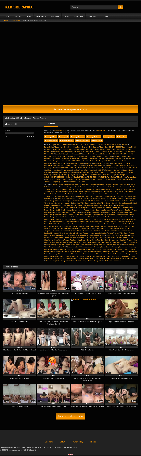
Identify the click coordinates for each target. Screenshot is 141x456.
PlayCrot (121, 172)
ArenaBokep (75, 145)
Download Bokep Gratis (107, 194)
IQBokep (115, 165)
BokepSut (85, 158)
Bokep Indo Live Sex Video (117, 187)
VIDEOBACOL (75, 179)
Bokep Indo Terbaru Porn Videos (62, 189)
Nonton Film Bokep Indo (112, 224)
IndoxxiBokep (99, 165)
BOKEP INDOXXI (115, 147)
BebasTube (77, 147)
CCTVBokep (108, 161)
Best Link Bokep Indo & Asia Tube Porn (73, 187)
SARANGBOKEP (50, 177)
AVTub (117, 145)
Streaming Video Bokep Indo (60, 254)
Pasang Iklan (78, 16)
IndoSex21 (68, 165)
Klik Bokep (104, 168)
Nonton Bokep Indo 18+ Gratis (54, 210)
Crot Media (125, 161)
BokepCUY (48, 151)
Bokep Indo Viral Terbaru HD (112, 189)
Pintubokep (94, 172)
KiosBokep (95, 168)
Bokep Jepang (41, 16)
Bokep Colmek (15, 20)
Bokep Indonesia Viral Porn (88, 191)
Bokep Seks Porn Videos (88, 194)
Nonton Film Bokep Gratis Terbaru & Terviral (87, 224)
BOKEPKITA (57, 156)
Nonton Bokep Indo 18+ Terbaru (78, 210)
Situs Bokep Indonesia (61, 238)
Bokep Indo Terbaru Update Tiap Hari (88, 189)
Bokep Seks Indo (56, 194)
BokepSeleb (126, 156)
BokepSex (47, 158)
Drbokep (64, 163)
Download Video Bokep (85, 196)
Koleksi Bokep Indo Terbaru (65, 198)
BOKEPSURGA (75, 158)
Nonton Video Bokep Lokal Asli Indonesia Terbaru (71, 233)
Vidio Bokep (114, 258)
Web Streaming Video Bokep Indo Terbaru (60, 261)
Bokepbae (75, 149)
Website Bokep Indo (95, 261)
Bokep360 (56, 149)
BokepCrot (128, 149)
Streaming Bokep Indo (119, 247)
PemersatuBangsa (69, 172)
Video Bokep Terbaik (87, 258)
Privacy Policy (77, 442)
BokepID (104, 151)
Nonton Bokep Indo (128, 208)
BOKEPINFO (128, 154)
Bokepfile (56, 151)
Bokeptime (93, 158)
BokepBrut (110, 149)
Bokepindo (66, 154)
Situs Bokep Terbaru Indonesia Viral (120, 238)
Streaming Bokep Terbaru (93, 251)
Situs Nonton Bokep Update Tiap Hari (90, 240)
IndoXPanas (77, 165)
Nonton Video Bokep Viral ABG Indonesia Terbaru (87, 235)
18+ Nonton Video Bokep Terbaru (93, 184)
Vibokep (57, 179)
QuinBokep (65, 175)
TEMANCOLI (121, 177)
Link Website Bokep (98, 208)
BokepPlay (108, 156)
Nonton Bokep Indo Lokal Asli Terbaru (103, 210)
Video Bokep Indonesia (71, 258)
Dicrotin (57, 163)
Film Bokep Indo (109, 196)
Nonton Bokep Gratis (113, 208)
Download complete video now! (71, 109)
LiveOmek (57, 170)
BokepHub (89, 151)
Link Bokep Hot (55, 205)
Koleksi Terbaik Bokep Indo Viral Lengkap (115, 198)
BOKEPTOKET (120, 158)
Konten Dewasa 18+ (126, 203)
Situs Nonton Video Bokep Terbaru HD (86, 242)
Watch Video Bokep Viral (128, 258)
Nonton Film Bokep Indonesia (74, 226)
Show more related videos (70, 416)
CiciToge (117, 161)
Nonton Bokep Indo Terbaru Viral (92, 212)
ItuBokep (123, 165)
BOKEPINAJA (49, 154)
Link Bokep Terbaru (107, 205)
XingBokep (56, 181)
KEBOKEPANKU (62, 168)
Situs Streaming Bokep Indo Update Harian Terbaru (63, 244)
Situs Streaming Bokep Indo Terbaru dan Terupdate (119, 242)
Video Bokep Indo (99, 256)
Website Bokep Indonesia (112, 261)
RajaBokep (74, 175)
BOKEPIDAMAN (113, 151)
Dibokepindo (48, 163)
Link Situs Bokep (67, 208)
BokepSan (116, 156)
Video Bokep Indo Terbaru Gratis (118, 256)
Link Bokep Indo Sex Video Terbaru (86, 205)
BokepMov (91, 156)
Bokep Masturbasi (95, 137)
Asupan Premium (97, 145)
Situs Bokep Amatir (122, 235)
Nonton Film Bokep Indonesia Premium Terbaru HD (104, 226)
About (52, 124)
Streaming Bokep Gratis (102, 247)
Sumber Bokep (125, 254)
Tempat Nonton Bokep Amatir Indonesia (78, 256)
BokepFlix (64, 151)
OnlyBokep (48, 172)
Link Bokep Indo (67, 205)
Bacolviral (124, 145)
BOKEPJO (47, 156)
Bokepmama (82, 156)
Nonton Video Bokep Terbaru (124, 233)
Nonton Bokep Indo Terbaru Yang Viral (118, 212)
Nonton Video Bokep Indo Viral (93, 231)
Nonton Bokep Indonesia (125, 214)
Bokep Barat (55, 16)
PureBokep (56, 175)
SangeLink (115, 175)
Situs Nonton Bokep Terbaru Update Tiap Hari (60, 240)
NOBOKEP (100, 170)
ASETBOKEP (85, 145)
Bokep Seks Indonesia (71, 194)
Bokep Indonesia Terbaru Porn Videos (64, 191)
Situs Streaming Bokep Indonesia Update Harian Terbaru (102, 244)
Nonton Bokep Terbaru (56, 221)
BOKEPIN (123, 151)
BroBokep (99, 161)
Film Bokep (99, 196)
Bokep (29, 16)
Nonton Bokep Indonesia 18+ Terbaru (83, 217)
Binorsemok (86, 147)
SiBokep (84, 177)
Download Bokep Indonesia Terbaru (63, 196)
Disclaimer (49, 442)
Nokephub (108, 170)
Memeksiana (66, 170)
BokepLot (65, 156)
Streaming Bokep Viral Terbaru (113, 251)
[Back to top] (134, 449)
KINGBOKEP (74, 168)
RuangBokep (92, 16)
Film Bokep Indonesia (124, 196)
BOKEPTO (102, 158)
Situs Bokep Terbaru (77, 238)
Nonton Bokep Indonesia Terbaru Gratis (58, 219)
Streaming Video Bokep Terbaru (107, 254)
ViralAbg (99, 179)
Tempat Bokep (132, 177)
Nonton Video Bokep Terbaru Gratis (56, 235)
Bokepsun (65, 158)
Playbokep (113, 172)
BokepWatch (66, 161)
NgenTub (75, 170)
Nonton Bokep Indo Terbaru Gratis (68, 212)
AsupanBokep (109, 145)
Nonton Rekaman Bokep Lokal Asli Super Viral (77, 228)
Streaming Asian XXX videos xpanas (79, 247)
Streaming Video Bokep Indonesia (83, 254)
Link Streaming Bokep (82, 208)
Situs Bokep (110, 235)
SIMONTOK (92, 177)
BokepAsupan (66, 149)
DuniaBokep (72, 163)
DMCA (62, 442)
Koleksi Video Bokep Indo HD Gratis (116, 201)
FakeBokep (97, 163)
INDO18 (127, 163)
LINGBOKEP (132, 168)
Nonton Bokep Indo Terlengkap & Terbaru (58, 214)
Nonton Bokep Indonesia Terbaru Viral (86, 219)
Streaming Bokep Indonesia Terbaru (69, 251)
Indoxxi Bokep (88, 165)
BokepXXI (85, 161)
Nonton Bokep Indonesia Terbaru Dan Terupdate (115, 217)
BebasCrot (58, 147)
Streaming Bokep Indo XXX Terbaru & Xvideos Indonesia (107, 249)
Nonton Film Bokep (64, 224)
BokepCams (119, 149)
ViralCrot (107, 179)
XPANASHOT (72, 181)
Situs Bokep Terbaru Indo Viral (96, 238)
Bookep (92, 161)
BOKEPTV (47, 161)
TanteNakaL (111, 177)
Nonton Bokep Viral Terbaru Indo (77, 221)
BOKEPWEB (76, 161)
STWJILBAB (102, 177)
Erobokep (88, 163)
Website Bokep (128, 179)
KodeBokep (113, 168)
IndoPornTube (58, 165)
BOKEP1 (134, 147)
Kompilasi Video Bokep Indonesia (105, 203)
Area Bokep (66, 145)
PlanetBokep (104, 172)
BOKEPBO (93, 149)
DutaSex (81, 163)
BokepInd (58, 154)
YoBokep (82, 181)
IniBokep (108, 165)
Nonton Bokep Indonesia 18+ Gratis (56, 217)
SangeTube (124, 175)
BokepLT (73, 156)
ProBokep (47, 175)
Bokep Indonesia (52, 140)
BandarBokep (49, 147)
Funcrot (114, 163)
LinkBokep (48, 170)
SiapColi (77, 177)
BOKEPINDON (118, 154)
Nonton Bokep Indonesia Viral (111, 219)
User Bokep (49, 179)
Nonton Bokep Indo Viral (82, 214)
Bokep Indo (18, 16)
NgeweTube (84, 170)
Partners (105, 16)
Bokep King (126, 147)
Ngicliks (92, 170)
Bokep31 (48, 149)
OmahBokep (127, 170)
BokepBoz (101, 149)
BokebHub (95, 147)
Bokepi (97, 151)
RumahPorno (105, 175)
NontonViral (118, 170)
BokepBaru (84, 149)
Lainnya (66, 16)
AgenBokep (56, 145)
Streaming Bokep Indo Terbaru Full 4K (72, 249)
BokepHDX (81, 151)
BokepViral (56, 161)
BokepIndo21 (97, 154)
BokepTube (131, 158)
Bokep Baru (93, 187)
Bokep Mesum (98, 140)
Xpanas (64, 181)
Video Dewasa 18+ (102, 258)
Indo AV (120, 163)
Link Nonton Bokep (121, 205)
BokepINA (131, 151)
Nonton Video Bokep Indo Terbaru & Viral (67, 231)
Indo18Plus (48, 165)
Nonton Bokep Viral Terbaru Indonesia (103, 221)
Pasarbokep (57, 172)
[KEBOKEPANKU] (19, 7)
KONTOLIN (123, 168)
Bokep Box (104, 147)
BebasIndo (67, 147)
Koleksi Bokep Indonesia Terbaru (88, 198)
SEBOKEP (60, 177)
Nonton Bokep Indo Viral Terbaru (104, 214)
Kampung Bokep (50, 168)
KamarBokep (131, 165)
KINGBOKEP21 (85, 168)
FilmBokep (106, 163)
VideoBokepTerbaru (88, 179)
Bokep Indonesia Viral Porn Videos (111, 191)
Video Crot (65, 179)
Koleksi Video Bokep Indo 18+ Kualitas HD (87, 201)
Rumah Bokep (95, 175)
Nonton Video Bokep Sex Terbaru (101, 233)
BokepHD (72, 151)
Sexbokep (69, 177)
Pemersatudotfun (83, 172)
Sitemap (93, 442)
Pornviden (129, 172)
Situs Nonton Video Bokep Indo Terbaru (118, 240)
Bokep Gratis (102, 187)
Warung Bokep (116, 179)
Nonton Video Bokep (101, 228)
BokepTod (110, 158)
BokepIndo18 (86, 154)
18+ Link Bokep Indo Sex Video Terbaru (66, 184)
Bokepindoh (107, 154)
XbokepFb (47, 181)
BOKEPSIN (56, 158)
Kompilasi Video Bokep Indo (83, 203)
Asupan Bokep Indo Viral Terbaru (117, 184)
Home (7, 16)
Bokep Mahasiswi (60, 130)
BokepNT (100, 156)
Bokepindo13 (76, 154)
